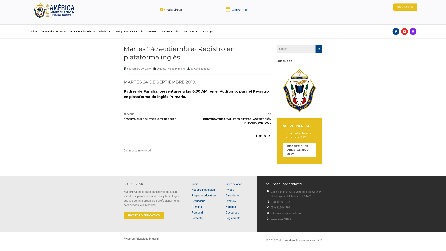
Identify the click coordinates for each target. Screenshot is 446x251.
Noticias (231, 206)
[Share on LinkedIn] (269, 135)
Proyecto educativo (204, 195)
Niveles (103, 31)
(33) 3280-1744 (280, 202)
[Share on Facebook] (256, 135)
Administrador (202, 68)
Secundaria (198, 201)
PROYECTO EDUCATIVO (144, 215)
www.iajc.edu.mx (281, 219)
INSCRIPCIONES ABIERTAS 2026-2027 (298, 149)
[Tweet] (260, 135)
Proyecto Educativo (81, 31)
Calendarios (240, 10)
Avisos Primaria (176, 68)
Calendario (232, 195)
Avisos (161, 68)
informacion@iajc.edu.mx (286, 213)
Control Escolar (171, 31)
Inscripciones (234, 184)
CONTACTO (405, 7)
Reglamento (233, 218)
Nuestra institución (52, 31)
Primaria (197, 206)
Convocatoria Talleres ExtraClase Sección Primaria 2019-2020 (237, 120)
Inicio (34, 31)
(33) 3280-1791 (280, 207)
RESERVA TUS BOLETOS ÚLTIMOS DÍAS (150, 119)
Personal (197, 212)
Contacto (189, 31)
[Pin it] (265, 135)
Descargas (208, 31)
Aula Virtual (174, 10)
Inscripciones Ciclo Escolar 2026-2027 (136, 31)
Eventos (231, 201)
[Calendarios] (228, 9)
